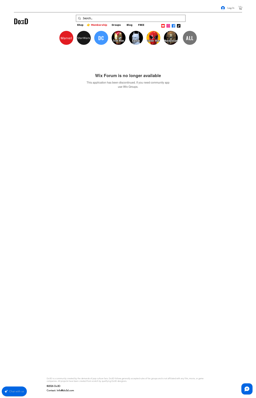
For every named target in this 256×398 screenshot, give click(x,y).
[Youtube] (163, 26)
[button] (241, 8)
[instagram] (168, 26)
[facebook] (173, 26)
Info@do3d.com (65, 390)
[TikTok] (178, 26)
